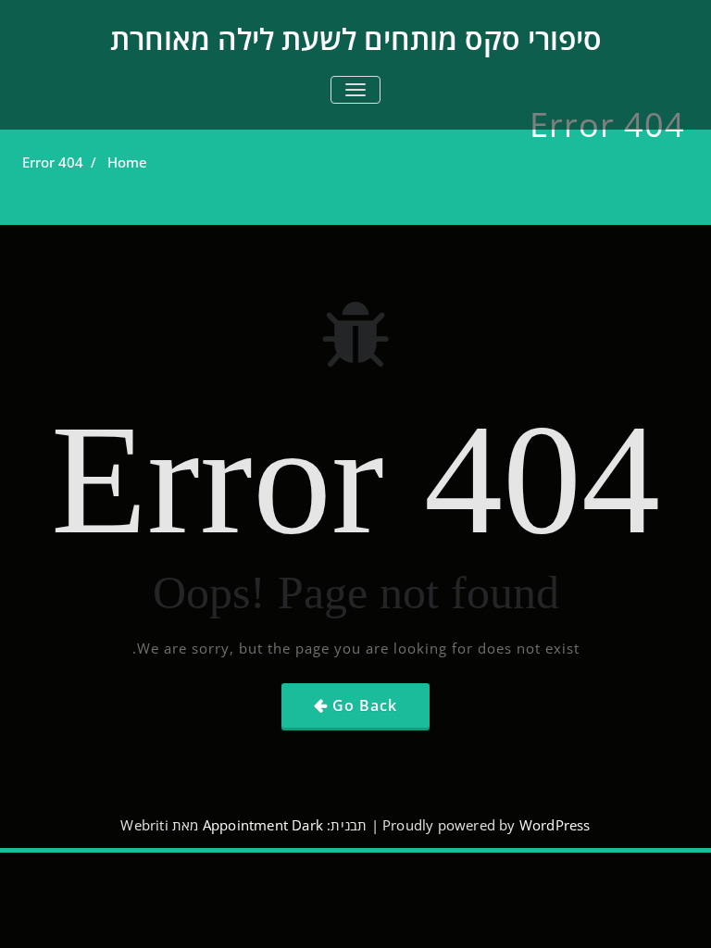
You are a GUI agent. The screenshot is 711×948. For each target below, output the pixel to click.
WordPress (555, 825)
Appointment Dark (263, 825)
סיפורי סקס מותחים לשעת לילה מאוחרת (356, 38)
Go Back (364, 705)
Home (127, 162)
